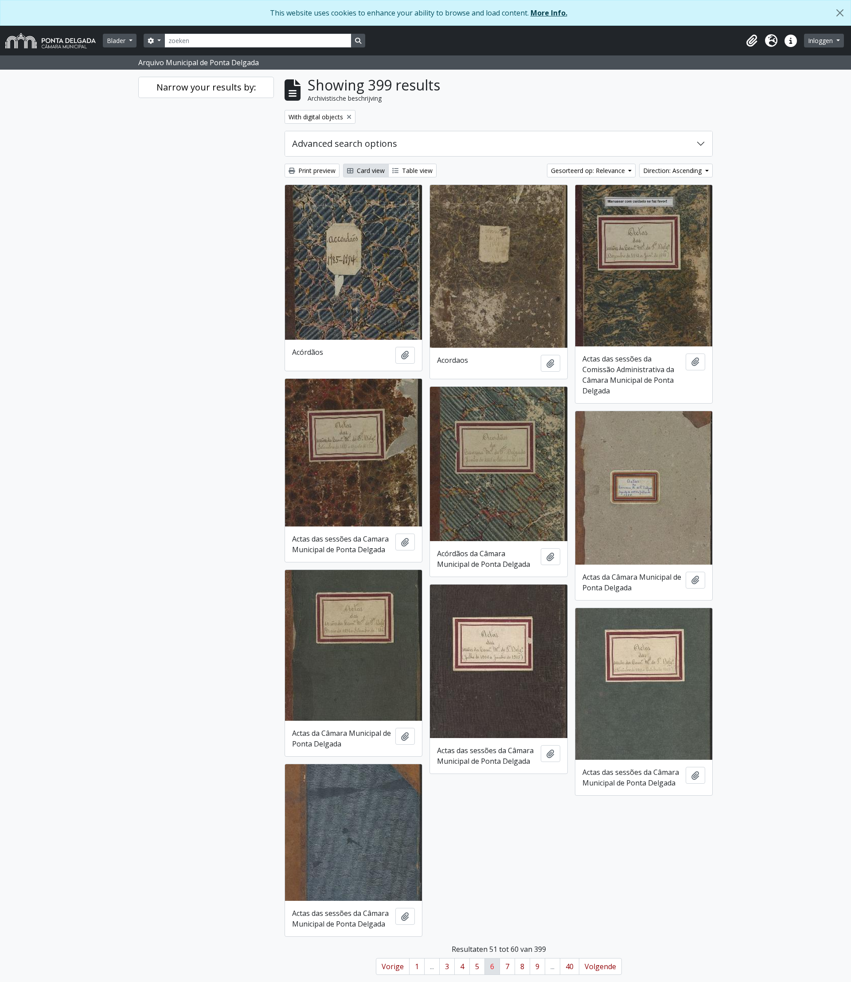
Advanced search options (344, 143)
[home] (54, 40)
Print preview (316, 170)
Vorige (393, 966)
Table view (416, 170)
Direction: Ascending (673, 170)
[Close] (840, 12)
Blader (117, 40)
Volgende (600, 966)
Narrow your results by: (206, 87)
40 (570, 966)
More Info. (549, 13)
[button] (751, 41)
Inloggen (821, 40)
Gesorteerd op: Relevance (589, 170)
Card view (370, 170)
